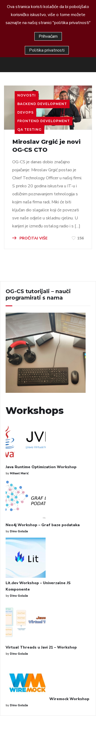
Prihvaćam (48, 36)
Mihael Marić (19, 473)
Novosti (26, 95)
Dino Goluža (19, 531)
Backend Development (42, 104)
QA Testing (29, 129)
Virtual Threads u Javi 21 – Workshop (41, 647)
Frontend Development (43, 121)
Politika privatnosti (47, 50)
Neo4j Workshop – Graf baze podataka (43, 524)
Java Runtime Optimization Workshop (41, 467)
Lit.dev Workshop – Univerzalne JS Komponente (38, 586)
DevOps (25, 112)
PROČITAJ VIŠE (32, 238)
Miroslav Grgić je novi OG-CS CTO (46, 145)
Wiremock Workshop (69, 698)
